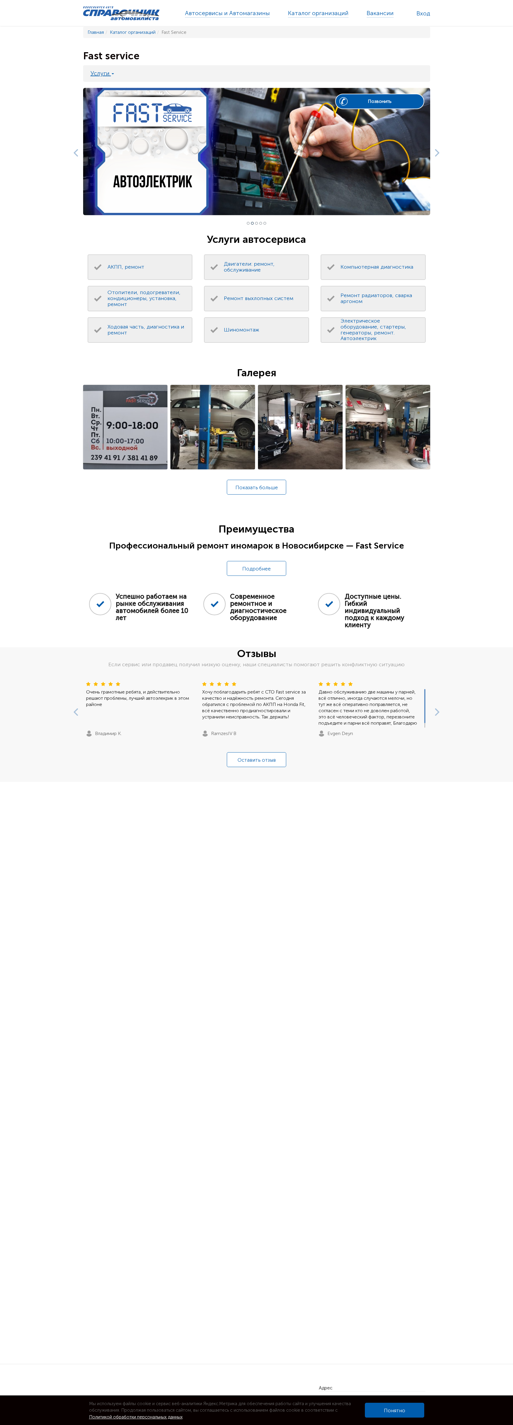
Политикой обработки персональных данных (136, 1417)
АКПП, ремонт (125, 267)
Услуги (101, 73)
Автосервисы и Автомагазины (227, 13)
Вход (423, 13)
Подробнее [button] (256, 569)
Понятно (394, 1410)
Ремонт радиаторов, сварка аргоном (376, 298)
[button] (74, 151)
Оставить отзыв (257, 760)
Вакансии (380, 13)
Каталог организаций (318, 13)
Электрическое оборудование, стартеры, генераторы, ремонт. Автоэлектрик (373, 330)
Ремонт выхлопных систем (258, 298)
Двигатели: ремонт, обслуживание (249, 267)
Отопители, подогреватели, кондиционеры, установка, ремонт (143, 298)
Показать (256, 487)
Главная (96, 32)
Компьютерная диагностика (377, 267)
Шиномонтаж (241, 329)
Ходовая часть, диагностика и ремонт (145, 329)
